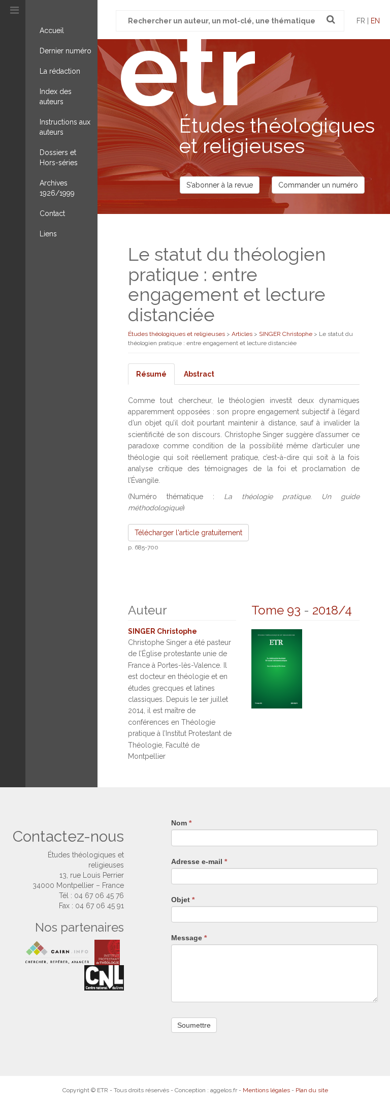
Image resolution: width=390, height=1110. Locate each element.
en (375, 21)
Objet (182, 900)
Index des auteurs (56, 96)
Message (189, 938)
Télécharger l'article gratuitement (188, 533)
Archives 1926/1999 (57, 188)
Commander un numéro (318, 185)
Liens (48, 234)
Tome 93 (276, 610)
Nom (181, 823)
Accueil (52, 30)
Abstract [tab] (199, 374)
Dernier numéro (65, 51)
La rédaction (60, 71)
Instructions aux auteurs (65, 127)
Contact (52, 213)
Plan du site (312, 1090)
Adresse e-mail (199, 861)
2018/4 (332, 610)
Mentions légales (266, 1090)
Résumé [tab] (151, 374)
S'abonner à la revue (219, 185)
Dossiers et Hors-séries (59, 157)
